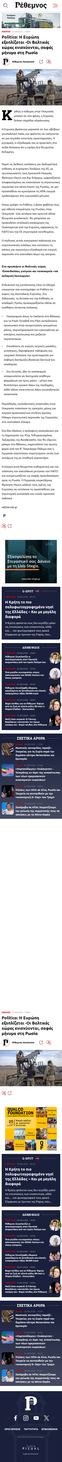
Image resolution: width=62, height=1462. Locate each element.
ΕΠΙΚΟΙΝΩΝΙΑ (50, 1429)
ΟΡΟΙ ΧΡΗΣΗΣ (12, 1429)
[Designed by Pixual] (31, 1449)
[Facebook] (15, 1418)
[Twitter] (46, 1418)
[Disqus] (31, 869)
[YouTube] (36, 1418)
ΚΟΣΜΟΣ (6, 31)
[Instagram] (25, 1418)
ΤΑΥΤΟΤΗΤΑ (31, 1429)
